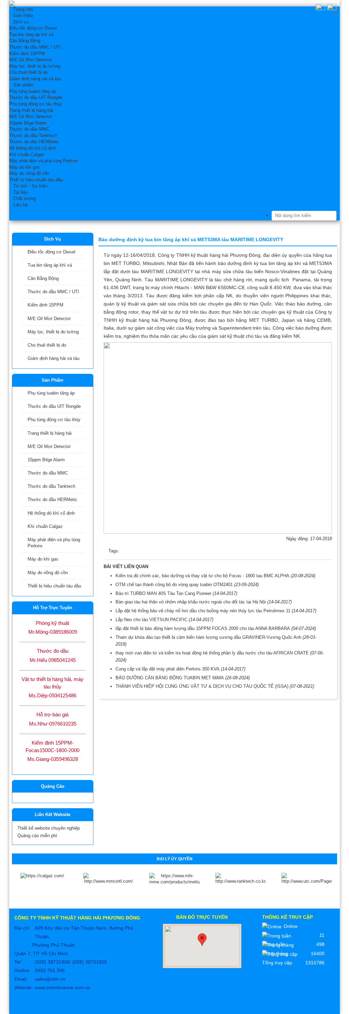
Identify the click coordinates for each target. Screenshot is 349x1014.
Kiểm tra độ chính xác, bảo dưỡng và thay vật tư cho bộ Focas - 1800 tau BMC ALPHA (202, 575)
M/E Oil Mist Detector (49, 318)
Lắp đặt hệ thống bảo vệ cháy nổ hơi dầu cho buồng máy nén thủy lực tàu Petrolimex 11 (203, 610)
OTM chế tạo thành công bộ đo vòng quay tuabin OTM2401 (174, 584)
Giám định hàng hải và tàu (53, 358)
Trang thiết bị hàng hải (50, 433)
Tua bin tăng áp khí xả (50, 265)
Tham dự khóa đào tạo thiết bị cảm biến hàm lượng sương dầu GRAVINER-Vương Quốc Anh (208, 637)
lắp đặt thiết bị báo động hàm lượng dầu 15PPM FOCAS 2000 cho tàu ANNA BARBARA (203, 628)
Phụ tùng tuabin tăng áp (51, 393)
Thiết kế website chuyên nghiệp (48, 828)
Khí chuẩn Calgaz (45, 526)
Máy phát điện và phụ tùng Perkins (54, 542)
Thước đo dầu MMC (48, 473)
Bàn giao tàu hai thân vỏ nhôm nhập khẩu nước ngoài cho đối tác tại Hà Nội (191, 601)
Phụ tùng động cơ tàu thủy (54, 419)
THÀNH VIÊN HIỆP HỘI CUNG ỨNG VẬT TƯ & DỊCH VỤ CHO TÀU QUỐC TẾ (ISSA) (202, 686)
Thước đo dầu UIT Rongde (54, 406)
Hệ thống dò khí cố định (51, 513)
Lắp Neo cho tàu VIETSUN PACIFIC (151, 619)
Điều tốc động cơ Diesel (51, 251)
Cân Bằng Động (43, 278)
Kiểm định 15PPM (45, 304)
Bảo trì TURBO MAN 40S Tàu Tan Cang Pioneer (163, 593)
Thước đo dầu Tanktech (51, 486)
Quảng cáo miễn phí (37, 835)
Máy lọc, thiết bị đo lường (53, 331)
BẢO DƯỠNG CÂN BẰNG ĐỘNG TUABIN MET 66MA (170, 677)
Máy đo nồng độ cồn (48, 572)
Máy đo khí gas (43, 559)
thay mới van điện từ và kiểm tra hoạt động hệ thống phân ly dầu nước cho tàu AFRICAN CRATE (212, 652)
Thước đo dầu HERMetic (52, 499)
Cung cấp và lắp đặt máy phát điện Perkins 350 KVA (167, 668)
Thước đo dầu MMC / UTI (53, 291)
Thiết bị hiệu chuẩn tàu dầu (54, 585)
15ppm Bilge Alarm (46, 459)
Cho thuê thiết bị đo (47, 345)
